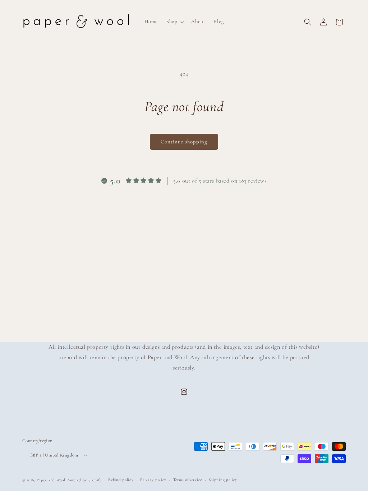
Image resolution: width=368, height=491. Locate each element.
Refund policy (120, 479)
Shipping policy (223, 479)
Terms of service (187, 479)
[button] (174, 21)
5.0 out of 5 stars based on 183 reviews (219, 180)
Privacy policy (153, 479)
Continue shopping (184, 141)
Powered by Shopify (84, 480)
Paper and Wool (51, 480)
